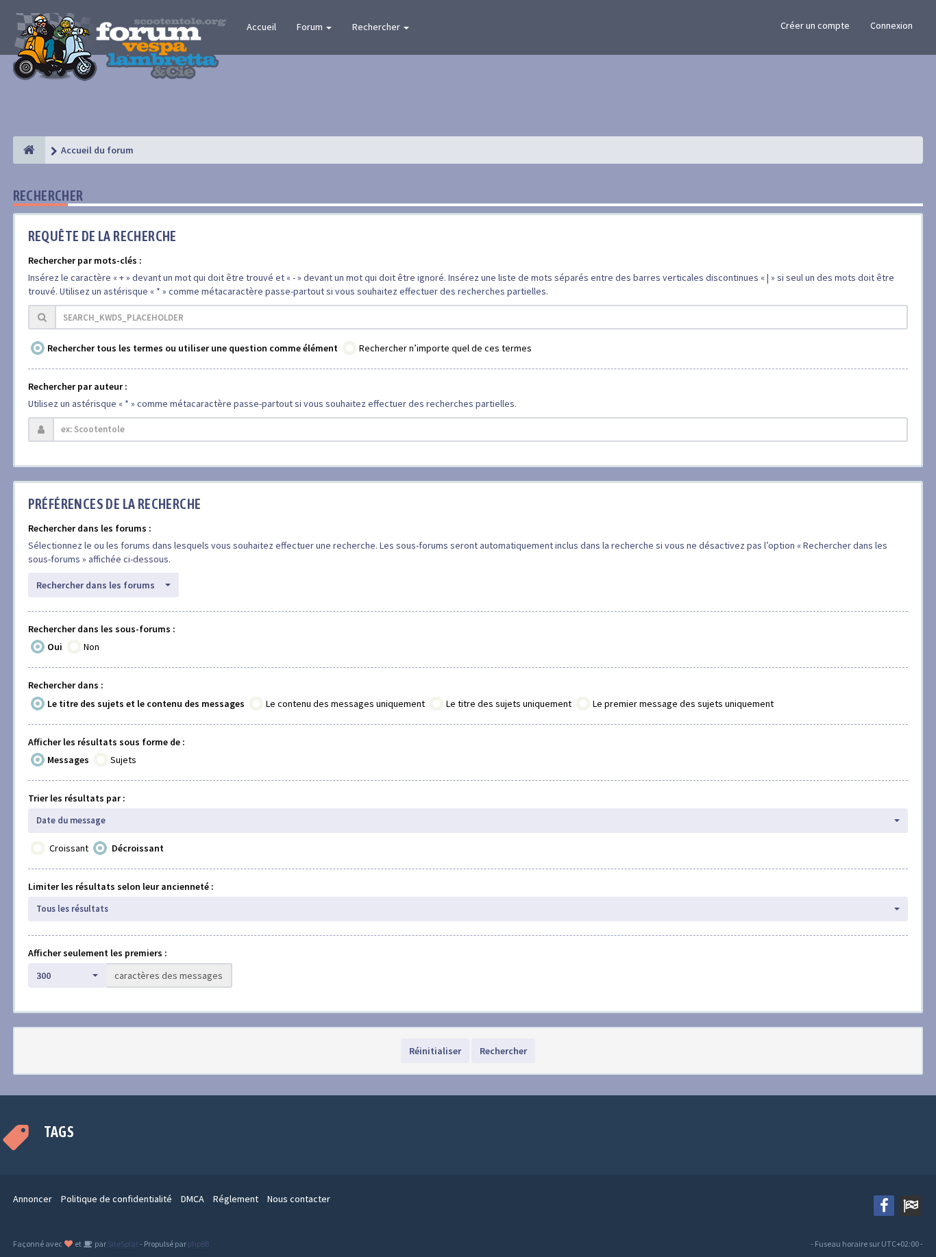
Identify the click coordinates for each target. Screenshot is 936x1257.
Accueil (261, 27)
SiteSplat (122, 1244)
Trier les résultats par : (76, 798)
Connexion (891, 25)
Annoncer (32, 1199)
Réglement (235, 1199)
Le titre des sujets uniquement (508, 703)
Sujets (123, 760)
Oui (54, 646)
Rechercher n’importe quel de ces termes (445, 348)
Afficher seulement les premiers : (97, 953)
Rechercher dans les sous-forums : (101, 629)
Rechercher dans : (65, 685)
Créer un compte (815, 25)
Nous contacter (298, 1199)
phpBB (198, 1244)
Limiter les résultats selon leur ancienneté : (121, 886)
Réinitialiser (435, 1051)
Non (91, 646)
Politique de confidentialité (116, 1199)
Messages (68, 760)
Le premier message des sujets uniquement (683, 703)
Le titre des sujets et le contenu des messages (146, 703)
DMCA (192, 1199)
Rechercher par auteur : (77, 386)
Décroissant (138, 848)
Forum (311, 27)
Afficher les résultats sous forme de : (106, 742)
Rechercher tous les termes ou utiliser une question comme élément (192, 348)
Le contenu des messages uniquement (345, 703)
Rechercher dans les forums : (89, 528)
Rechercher (377, 27)
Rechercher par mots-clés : (85, 260)
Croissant (68, 848)
